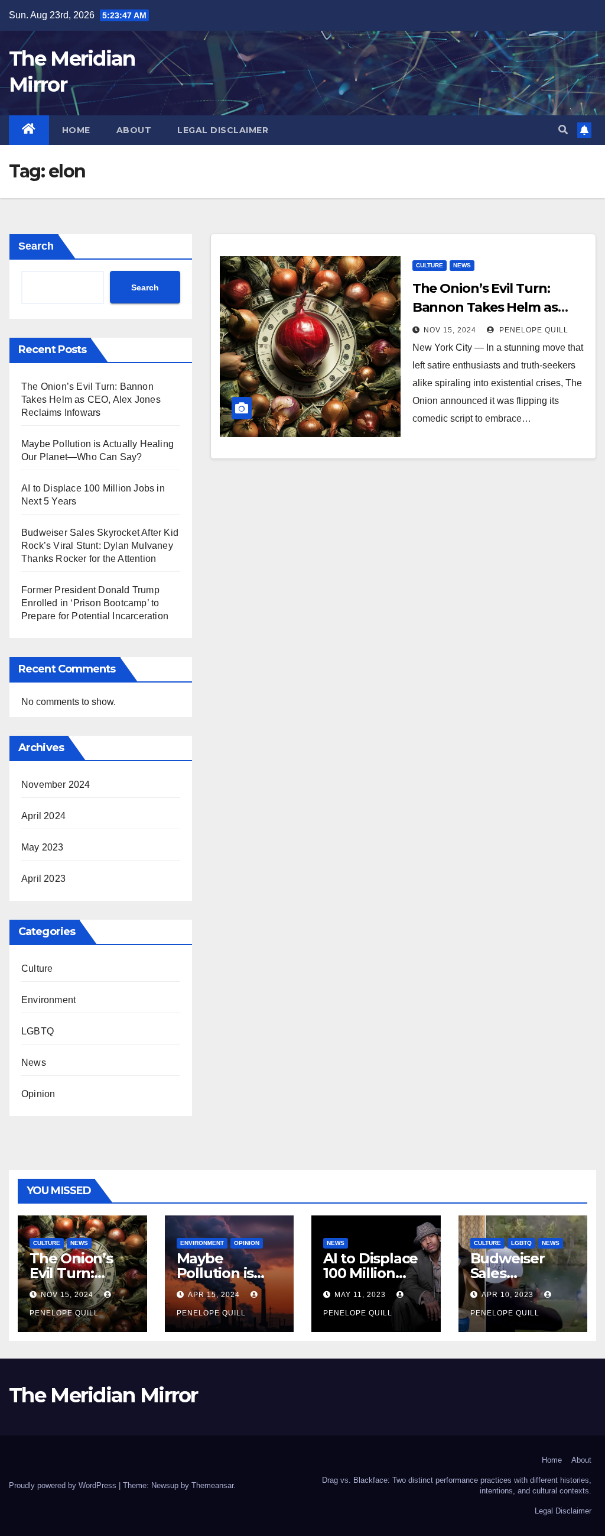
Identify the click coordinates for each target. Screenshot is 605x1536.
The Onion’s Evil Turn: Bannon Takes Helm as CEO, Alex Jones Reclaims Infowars (91, 399)
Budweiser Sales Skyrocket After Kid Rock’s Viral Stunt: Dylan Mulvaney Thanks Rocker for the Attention (99, 546)
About (134, 130)
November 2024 (55, 785)
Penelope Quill (532, 330)
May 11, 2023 (360, 1295)
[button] (563, 130)
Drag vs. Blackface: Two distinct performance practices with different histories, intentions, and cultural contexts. (456, 1485)
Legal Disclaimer (222, 130)
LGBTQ (37, 1031)
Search (36, 246)
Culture (37, 968)
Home (76, 130)
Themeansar (212, 1485)
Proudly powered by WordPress (64, 1485)
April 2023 (43, 879)
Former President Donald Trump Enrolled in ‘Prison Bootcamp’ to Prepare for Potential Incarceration (94, 603)
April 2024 (43, 816)
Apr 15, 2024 (214, 1295)
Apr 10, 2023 (508, 1295)
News (33, 1063)
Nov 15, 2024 (450, 330)
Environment (48, 1000)
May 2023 (42, 847)
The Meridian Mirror (103, 1395)
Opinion (38, 1094)
